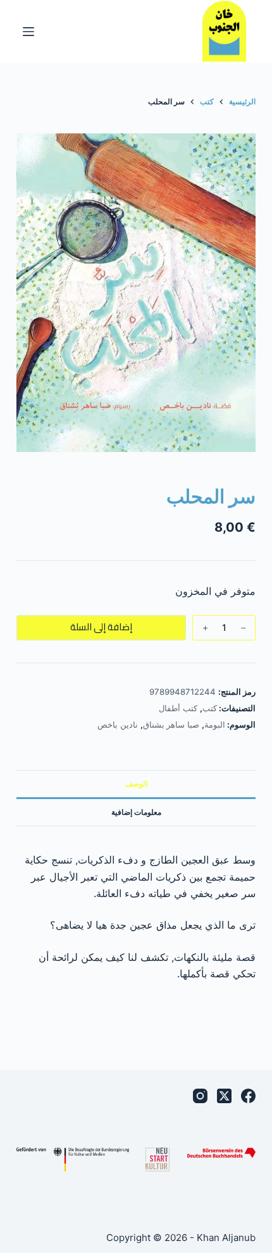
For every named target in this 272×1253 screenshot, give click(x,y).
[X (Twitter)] (224, 1096)
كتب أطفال (178, 708)
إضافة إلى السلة (101, 627)
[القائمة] (28, 31)
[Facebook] (248, 1096)
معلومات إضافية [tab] (136, 812)
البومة (214, 724)
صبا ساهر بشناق (171, 724)
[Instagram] (200, 1096)
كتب (209, 708)
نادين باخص (117, 724)
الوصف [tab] (136, 783)
